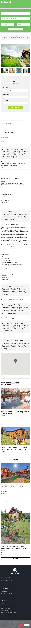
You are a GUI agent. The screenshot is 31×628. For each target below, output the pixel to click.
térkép (3, 141)
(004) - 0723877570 (6, 167)
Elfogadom (26, 625)
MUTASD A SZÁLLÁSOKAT (15, 29)
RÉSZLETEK (15, 423)
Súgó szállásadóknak (5, 608)
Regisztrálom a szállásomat (7, 606)
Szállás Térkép (4, 591)
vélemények (4, 137)
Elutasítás (21, 625)
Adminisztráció (16, 5)
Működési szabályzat (6, 615)
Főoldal (3, 36)
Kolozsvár (22, 36)
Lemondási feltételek (6, 617)
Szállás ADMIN (4, 604)
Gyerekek (5, 100)
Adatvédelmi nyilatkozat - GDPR (8, 613)
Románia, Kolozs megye (12, 36)
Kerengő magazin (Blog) (6, 594)
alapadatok (5, 119)
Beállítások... (4, 625)
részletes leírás (6, 123)
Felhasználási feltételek (6, 610)
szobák (3, 128)
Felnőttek (6, 94)
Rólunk (2, 596)
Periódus (5, 87)
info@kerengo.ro (7, 577)
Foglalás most (15, 107)
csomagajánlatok (7, 132)
